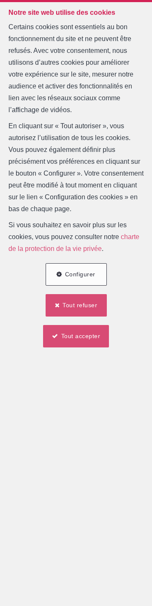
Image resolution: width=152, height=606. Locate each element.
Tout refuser (79, 305)
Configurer (80, 274)
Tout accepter (80, 336)
